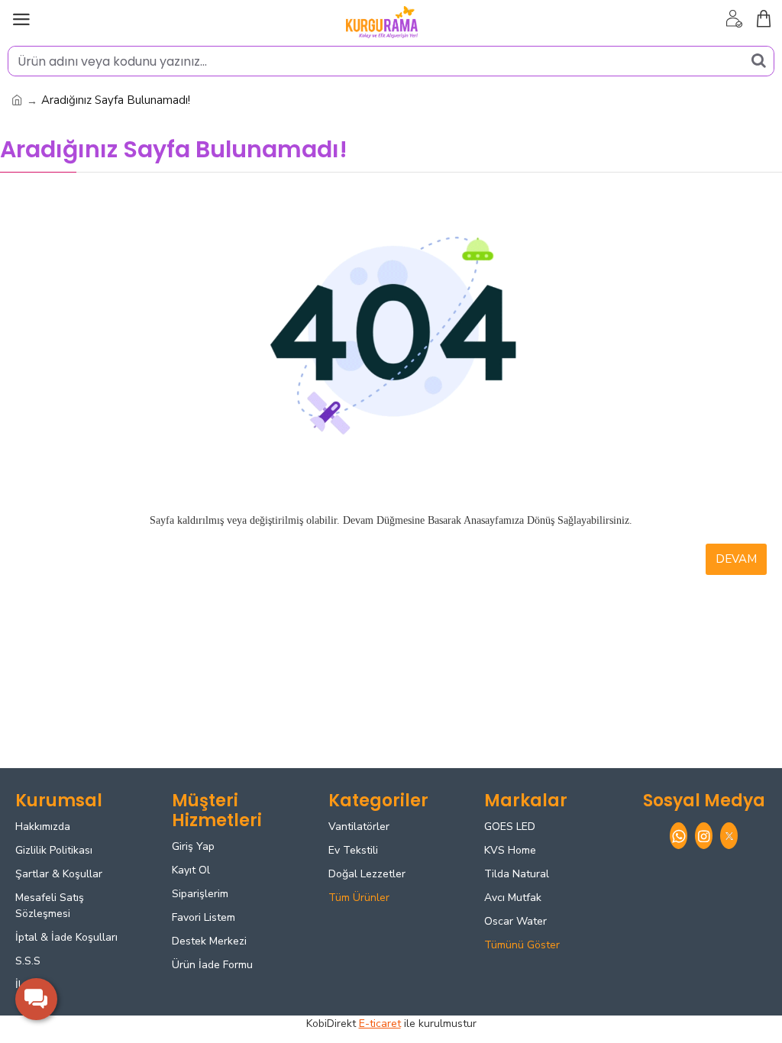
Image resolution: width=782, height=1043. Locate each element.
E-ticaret (380, 1023)
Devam (736, 559)
